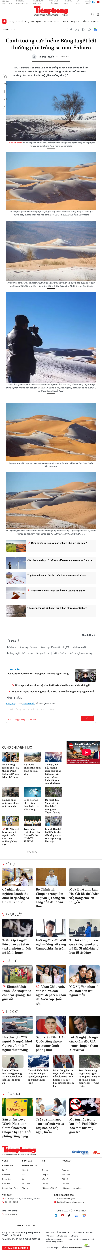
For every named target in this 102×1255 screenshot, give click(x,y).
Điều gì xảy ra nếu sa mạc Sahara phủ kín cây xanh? (59, 542)
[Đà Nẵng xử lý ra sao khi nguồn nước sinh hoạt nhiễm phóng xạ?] (10, 821)
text (77, 29)
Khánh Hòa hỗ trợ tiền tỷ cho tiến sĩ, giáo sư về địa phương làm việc (53, 835)
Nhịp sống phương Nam (72, 1188)
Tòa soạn (7, 1195)
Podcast (66, 1161)
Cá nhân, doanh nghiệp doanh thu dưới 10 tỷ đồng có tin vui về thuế (15, 895)
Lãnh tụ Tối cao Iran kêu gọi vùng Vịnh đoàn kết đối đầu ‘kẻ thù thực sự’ (12, 1076)
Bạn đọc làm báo (18, 1248)
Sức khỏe (48, 21)
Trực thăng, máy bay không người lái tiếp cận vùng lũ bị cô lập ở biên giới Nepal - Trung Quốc (89, 1078)
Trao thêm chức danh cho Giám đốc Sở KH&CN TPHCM (32, 835)
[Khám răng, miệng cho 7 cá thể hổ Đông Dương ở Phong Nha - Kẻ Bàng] (10, 757)
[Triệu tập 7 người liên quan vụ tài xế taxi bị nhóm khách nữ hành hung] (17, 928)
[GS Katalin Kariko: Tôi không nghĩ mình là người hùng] (85, 675)
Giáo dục (6, 1183)
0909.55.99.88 (63, 1198)
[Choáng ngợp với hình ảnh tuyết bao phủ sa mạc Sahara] (16, 611)
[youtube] (98, 2)
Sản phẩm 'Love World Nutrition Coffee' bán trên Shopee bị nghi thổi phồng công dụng (16, 1127)
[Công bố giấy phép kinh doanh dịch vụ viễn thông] (32, 792)
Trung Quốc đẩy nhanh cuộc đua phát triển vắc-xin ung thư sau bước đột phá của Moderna (53, 774)
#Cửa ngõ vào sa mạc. (82, 653)
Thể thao (85, 21)
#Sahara (11, 647)
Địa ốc (38, 21)
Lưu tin (5, 91)
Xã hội (11, 21)
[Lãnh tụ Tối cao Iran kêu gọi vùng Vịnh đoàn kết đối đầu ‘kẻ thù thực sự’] (13, 1061)
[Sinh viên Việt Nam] (80, 1152)
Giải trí (11, 961)
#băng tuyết (79, 647)
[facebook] (93, 2)
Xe (23, 1179)
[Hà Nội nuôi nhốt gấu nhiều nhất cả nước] (10, 792)
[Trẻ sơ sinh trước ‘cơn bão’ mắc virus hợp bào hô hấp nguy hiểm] (51, 1107)
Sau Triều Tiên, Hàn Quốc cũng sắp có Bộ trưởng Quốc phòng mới (50, 1043)
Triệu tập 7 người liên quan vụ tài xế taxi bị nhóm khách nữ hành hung (16, 946)
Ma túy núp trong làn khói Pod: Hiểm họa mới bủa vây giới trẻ (83, 1125)
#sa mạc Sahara (28, 647)
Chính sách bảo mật (26, 1225)
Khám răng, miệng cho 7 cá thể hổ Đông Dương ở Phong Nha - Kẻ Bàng (10, 771)
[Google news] (85, 1215)
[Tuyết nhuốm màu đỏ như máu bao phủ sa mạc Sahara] (16, 578)
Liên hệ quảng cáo (64, 1195)
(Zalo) (73, 1198)
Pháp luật (75, 21)
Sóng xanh (29, 21)
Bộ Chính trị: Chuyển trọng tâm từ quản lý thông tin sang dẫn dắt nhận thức (50, 897)
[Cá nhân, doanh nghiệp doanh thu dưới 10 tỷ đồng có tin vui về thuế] (17, 877)
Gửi (87, 718)
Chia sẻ (5, 84)
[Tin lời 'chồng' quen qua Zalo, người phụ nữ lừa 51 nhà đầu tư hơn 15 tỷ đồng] (84, 928)
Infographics (29, 1165)
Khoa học (9, 29)
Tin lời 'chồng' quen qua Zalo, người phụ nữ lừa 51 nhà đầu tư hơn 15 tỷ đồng (83, 946)
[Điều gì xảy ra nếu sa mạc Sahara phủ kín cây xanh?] (16, 546)
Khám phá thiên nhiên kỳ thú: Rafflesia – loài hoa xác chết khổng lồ (52, 685)
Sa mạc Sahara (14, 142)
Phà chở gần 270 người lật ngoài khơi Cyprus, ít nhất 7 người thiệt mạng (17, 1043)
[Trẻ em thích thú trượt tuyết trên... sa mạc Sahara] (16, 593)
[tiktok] (70, 1215)
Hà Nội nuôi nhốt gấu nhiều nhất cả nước (10, 803)
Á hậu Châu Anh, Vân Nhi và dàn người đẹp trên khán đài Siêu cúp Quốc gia (51, 995)
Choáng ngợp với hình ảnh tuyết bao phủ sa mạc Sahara (57, 607)
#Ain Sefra (60, 653)
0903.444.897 (11, 1214)
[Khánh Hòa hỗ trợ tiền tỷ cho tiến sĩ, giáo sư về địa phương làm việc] (53, 821)
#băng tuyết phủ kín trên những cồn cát (28, 653)
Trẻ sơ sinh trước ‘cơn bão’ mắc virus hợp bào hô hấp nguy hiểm (50, 1125)
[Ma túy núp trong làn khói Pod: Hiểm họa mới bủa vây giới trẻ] (84, 1107)
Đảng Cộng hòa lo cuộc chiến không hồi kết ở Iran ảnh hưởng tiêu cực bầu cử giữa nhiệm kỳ (63, 1078)
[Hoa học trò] (96, 1152)
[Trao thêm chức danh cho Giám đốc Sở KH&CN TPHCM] (32, 821)
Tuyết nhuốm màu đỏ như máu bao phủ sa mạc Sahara (56, 575)
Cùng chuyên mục (17, 747)
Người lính (95, 21)
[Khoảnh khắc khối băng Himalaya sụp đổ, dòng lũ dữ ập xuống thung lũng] (38, 1061)
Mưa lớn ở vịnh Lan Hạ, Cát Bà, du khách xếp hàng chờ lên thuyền (84, 895)
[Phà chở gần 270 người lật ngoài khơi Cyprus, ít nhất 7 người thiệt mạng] (17, 1025)
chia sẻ (71, 29)
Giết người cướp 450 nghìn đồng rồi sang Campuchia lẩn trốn (51, 944)
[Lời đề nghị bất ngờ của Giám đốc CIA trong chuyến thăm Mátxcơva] (84, 1025)
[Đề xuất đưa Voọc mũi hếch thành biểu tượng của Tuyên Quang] (53, 792)
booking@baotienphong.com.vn (70, 1202)
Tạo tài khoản (28, 703)
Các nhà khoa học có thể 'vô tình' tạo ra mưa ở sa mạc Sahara (59, 560)
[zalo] (77, 1215)
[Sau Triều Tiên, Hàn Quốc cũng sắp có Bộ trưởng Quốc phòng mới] (51, 1025)
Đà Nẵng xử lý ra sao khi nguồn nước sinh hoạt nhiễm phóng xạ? (10, 836)
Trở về (5, 106)
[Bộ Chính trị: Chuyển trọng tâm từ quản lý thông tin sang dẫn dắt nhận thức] (51, 877)
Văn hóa (45, 1179)
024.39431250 (11, 1202)
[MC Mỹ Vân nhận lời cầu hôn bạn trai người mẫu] (84, 974)
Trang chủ (4, 21)
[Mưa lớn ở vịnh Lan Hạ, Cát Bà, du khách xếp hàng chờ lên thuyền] (84, 877)
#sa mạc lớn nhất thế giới (55, 647)
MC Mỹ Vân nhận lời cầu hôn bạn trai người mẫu (84, 991)
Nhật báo (27, 1161)
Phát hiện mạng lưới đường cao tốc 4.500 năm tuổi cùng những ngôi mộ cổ (52, 691)
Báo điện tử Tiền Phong (51, 11)
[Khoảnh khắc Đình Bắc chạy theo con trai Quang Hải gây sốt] (17, 974)
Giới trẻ (66, 21)
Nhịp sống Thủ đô (49, 1188)
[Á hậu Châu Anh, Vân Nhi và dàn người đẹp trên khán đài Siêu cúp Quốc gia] (51, 974)
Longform (7, 1165)
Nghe (5, 76)
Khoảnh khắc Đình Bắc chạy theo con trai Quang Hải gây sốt (16, 993)
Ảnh (44, 1161)
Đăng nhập (11, 703)
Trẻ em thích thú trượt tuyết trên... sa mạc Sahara (58, 590)
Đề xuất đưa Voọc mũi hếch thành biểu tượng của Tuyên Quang (53, 806)
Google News (95, 29)
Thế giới (57, 21)
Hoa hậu (45, 1183)
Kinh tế (19, 21)
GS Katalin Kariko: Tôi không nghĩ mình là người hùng (38, 673)
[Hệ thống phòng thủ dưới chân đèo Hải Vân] (32, 757)
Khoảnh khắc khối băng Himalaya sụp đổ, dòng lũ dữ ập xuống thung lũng (38, 1076)
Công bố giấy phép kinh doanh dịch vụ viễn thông (31, 804)
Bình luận (5, 99)
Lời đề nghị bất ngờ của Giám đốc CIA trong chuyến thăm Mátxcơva (83, 1043)
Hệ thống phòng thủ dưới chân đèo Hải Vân (32, 769)
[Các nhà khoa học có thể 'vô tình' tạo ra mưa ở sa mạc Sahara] (16, 563)
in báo (83, 29)
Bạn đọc (65, 1183)
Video (5, 1161)
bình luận (89, 29)
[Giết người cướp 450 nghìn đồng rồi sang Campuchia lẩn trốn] (51, 928)
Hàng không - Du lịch (11, 1188)
